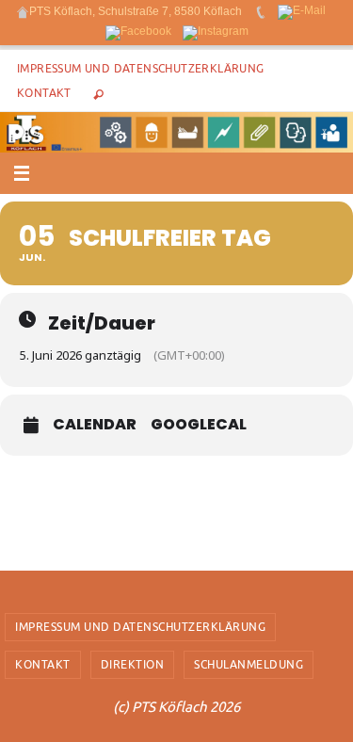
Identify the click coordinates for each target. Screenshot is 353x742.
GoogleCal (199, 424)
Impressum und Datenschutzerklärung (141, 68)
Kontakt (44, 93)
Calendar (94, 424)
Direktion (133, 664)
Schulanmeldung (248, 664)
